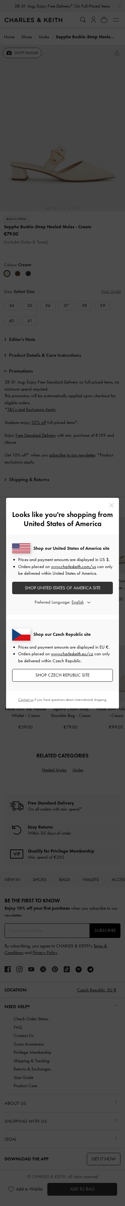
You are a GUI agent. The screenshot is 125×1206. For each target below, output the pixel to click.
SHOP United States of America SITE (62, 588)
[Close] (111, 505)
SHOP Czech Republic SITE (62, 675)
